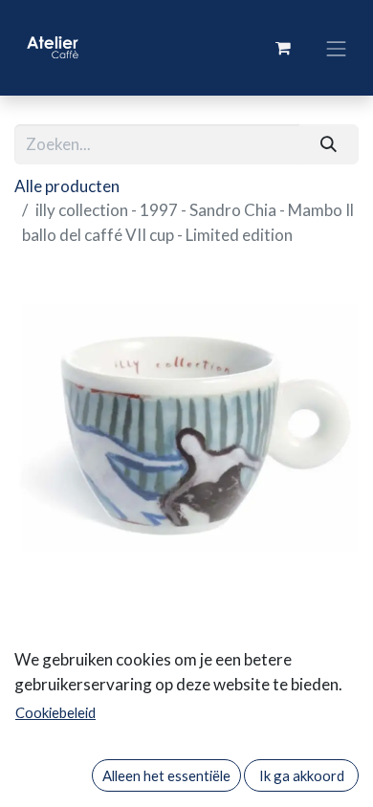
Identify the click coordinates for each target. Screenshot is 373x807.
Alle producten (67, 186)
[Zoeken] (329, 144)
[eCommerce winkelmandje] (283, 48)
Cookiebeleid (55, 712)
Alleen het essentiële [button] (166, 775)
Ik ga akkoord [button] (301, 775)
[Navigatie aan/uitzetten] (337, 47)
